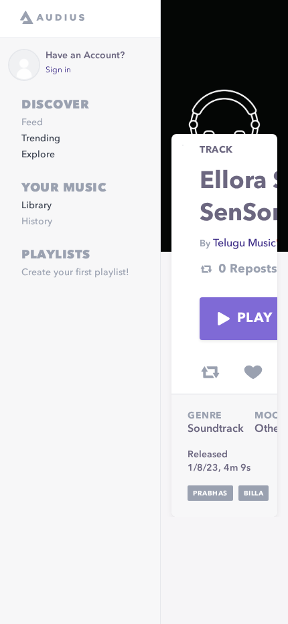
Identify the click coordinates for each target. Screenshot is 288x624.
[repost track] (210, 372)
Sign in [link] (58, 70)
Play (254, 318)
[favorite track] (253, 372)
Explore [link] (38, 154)
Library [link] (36, 205)
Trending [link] (40, 138)
